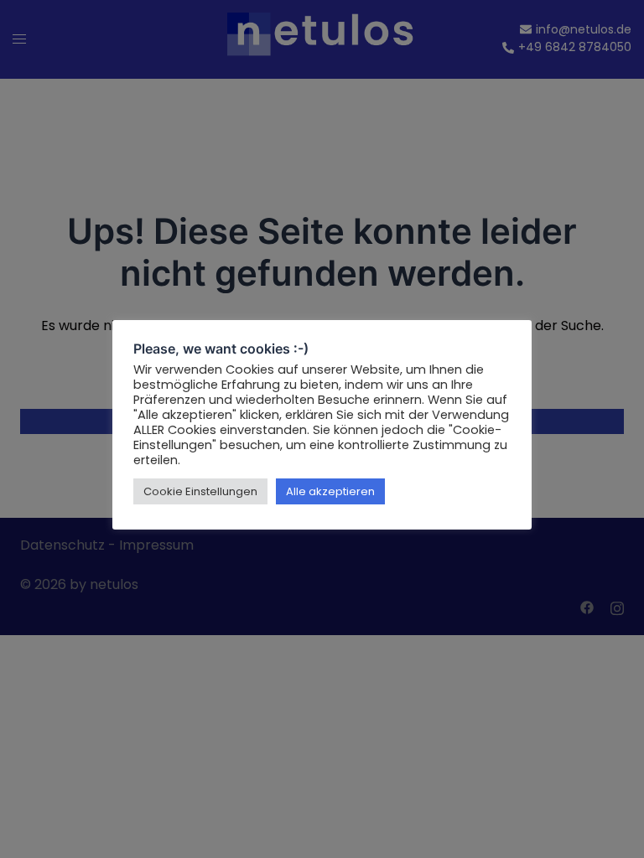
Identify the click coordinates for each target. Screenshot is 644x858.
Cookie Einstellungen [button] (200, 491)
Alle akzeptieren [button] (330, 491)
